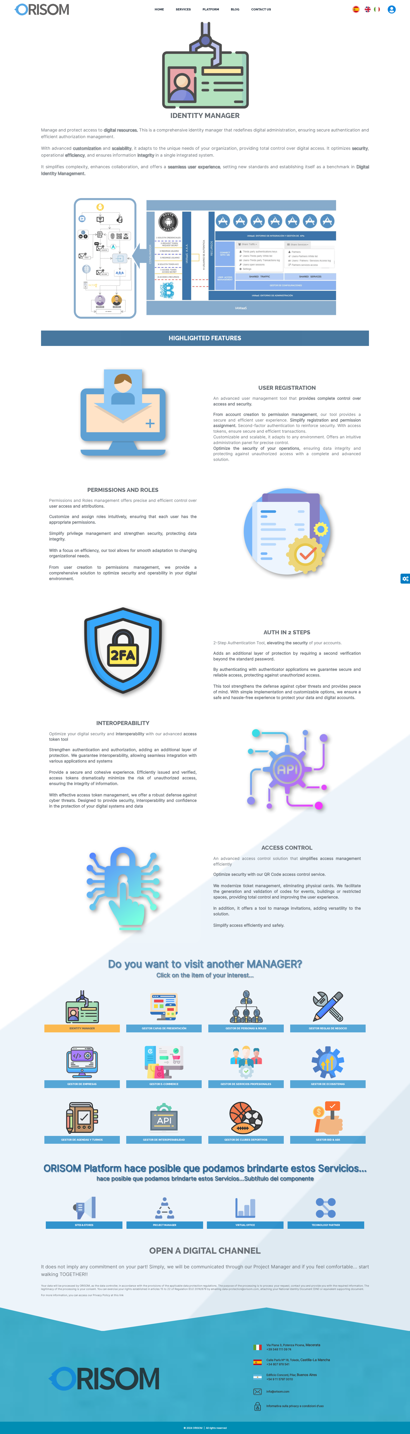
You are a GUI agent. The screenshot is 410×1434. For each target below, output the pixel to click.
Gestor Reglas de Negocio (328, 1028)
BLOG (235, 9)
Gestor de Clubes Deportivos (245, 1139)
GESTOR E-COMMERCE (163, 1084)
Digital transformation (245, 1225)
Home (159, 9)
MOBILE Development (326, 1225)
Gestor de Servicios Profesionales (246, 1084)
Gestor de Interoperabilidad (164, 1139)
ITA (377, 8)
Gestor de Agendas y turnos (82, 1139)
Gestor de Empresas (82, 1084)
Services (183, 9)
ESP (369, 8)
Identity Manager (82, 1028)
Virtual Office (84, 1225)
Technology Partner (165, 1225)
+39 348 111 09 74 (278, 1349)
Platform (211, 9)
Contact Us (261, 9)
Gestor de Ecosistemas (328, 1084)
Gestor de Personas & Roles (246, 1028)
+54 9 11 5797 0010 (279, 1379)
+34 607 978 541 (277, 1364)
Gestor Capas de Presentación (164, 1028)
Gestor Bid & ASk (328, 1139)
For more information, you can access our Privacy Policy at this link (82, 1295)
